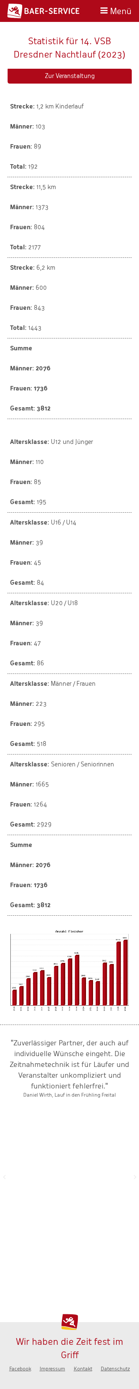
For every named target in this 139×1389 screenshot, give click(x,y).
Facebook (20, 1369)
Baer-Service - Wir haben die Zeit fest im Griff (43, 11)
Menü (121, 10)
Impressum (52, 1369)
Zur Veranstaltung (70, 75)
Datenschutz (115, 1369)
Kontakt (83, 1369)
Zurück (4, 1177)
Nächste (135, 1177)
